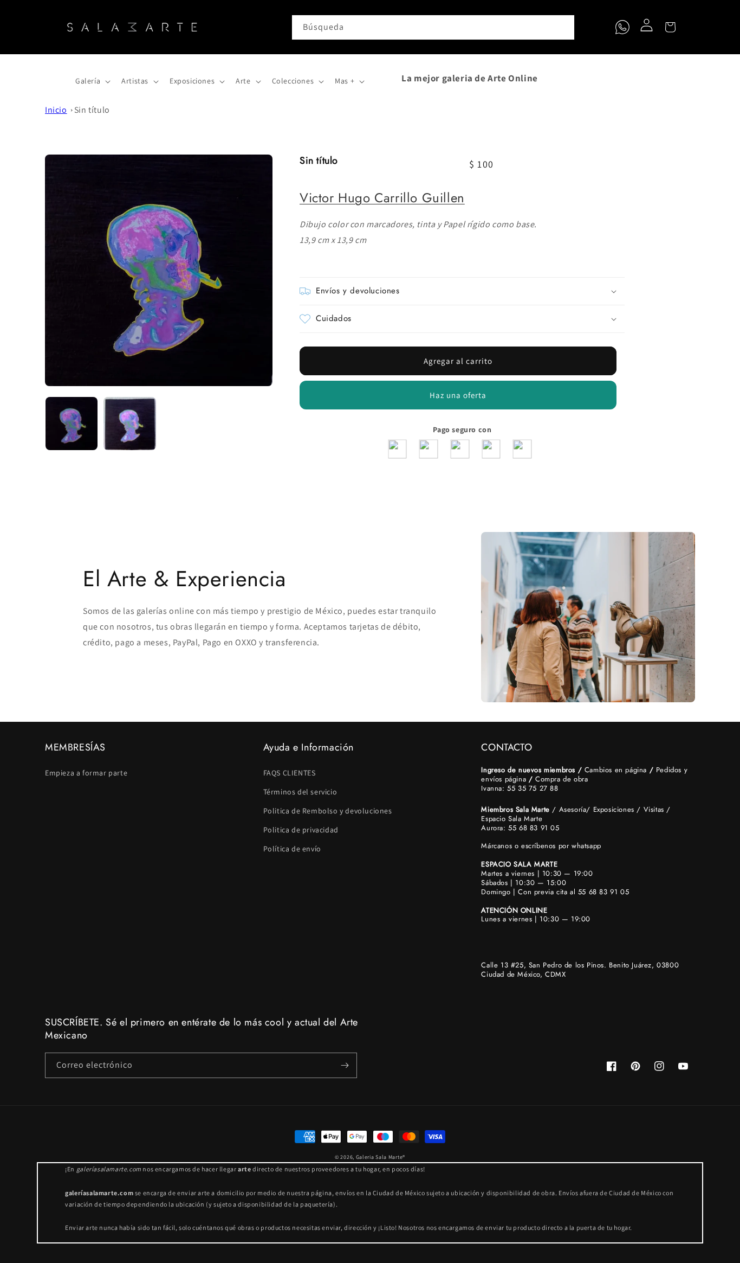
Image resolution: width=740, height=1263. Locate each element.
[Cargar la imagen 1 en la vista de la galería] (71, 423)
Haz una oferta (458, 395)
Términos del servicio (300, 792)
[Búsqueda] (562, 27)
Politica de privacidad (301, 830)
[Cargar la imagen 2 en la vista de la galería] (130, 423)
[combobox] (433, 27)
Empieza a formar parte (86, 773)
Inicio (56, 110)
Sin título (92, 110)
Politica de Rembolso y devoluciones (327, 811)
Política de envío (292, 849)
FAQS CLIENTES (289, 773)
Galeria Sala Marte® (380, 1157)
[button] (57, 78)
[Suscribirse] (344, 1065)
